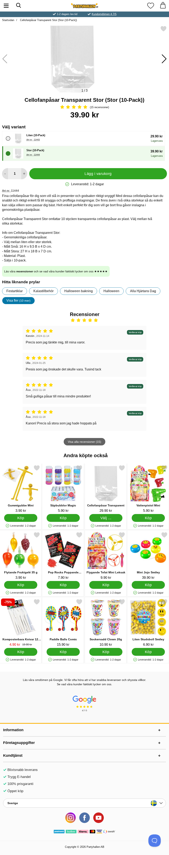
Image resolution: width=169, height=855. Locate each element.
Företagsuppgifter (19, 743)
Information (13, 730)
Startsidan (8, 20)
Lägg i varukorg (98, 174)
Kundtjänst (12, 755)
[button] (164, 58)
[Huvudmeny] (6, 5)
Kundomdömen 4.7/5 (104, 14)
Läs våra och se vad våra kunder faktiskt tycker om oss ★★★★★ (56, 271)
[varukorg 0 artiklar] (163, 5)
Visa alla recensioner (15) (84, 441)
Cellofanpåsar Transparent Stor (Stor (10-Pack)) (48, 20)
